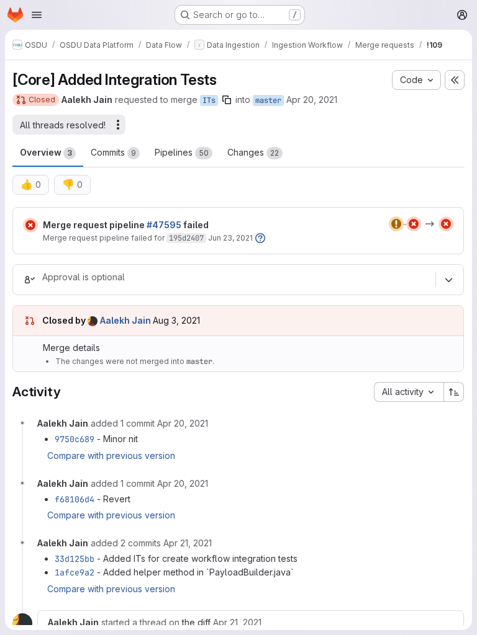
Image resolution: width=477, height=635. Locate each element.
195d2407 (186, 238)
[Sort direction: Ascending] (454, 392)
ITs (209, 100)
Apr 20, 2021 (311, 99)
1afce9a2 (74, 572)
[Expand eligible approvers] (448, 279)
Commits (113, 152)
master (268, 100)
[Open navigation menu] (37, 15)
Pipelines (182, 152)
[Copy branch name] (226, 99)
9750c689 (74, 439)
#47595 (164, 225)
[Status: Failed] (30, 225)
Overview (46, 152)
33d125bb (74, 558)
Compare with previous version (111, 455)
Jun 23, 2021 (230, 237)
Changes (253, 152)
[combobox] (408, 392)
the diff (196, 622)
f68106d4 (74, 499)
